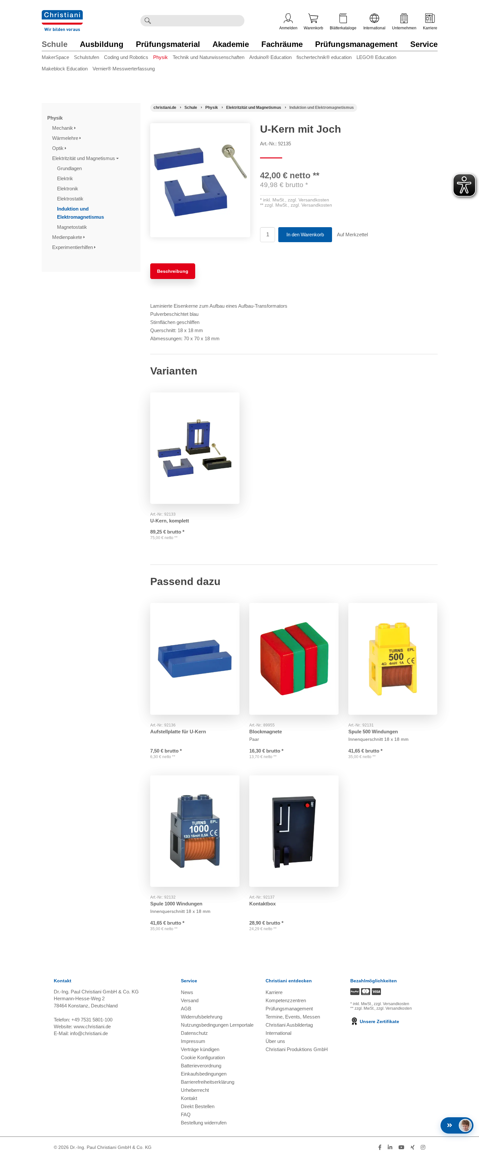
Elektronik (68, 188)
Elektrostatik (71, 198)
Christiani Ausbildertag (289, 1025)
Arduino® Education (270, 57)
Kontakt (189, 1098)
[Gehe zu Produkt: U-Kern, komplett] (195, 448)
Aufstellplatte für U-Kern (178, 731)
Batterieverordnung (201, 1065)
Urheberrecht (195, 1090)
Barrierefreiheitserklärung (207, 1082)
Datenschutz (194, 1033)
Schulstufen (86, 57)
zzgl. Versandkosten (308, 199)
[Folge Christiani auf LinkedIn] (390, 1147)
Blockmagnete (265, 731)
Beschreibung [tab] (172, 271)
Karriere (430, 28)
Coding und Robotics (126, 57)
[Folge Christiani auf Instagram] (423, 1147)
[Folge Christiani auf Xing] (412, 1147)
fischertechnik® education (324, 57)
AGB (186, 1008)
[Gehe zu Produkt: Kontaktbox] (294, 831)
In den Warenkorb (305, 234)
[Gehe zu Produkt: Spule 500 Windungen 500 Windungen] (393, 659)
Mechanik (63, 128)
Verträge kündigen (200, 1049)
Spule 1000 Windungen (176, 903)
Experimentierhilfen (73, 247)
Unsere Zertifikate (378, 1021)
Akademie (230, 44)
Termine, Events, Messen (293, 1016)
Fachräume (282, 44)
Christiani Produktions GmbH (297, 1049)
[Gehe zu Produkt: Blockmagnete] (294, 659)
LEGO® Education (376, 57)
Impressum (193, 1041)
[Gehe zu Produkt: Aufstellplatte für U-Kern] (195, 659)
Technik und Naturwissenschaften (208, 57)
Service (424, 44)
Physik (160, 57)
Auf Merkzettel (352, 234)
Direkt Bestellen (197, 1106)
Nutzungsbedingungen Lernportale (217, 1025)
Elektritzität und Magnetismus (84, 158)
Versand (189, 1000)
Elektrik (65, 178)
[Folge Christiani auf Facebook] (380, 1147)
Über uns (275, 1041)
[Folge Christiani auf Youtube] (401, 1147)
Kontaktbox (262, 903)
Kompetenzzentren (286, 1000)
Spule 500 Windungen (373, 731)
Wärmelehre (66, 138)
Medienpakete (67, 237)
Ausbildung (101, 44)
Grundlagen (70, 168)
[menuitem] (58, 58)
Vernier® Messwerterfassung (124, 68)
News (187, 992)
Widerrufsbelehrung (201, 1016)
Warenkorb (313, 28)
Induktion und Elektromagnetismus (81, 213)
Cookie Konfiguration (203, 1057)
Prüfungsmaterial (168, 44)
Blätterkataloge (343, 28)
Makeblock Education (65, 68)
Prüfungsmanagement (356, 44)
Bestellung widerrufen (203, 1122)
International (374, 28)
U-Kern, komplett (169, 520)
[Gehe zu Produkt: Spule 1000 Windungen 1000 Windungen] (195, 831)
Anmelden (288, 28)
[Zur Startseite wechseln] (62, 14)
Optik (58, 148)
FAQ (186, 1114)
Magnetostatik (72, 227)
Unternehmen (404, 28)
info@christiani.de (89, 1033)
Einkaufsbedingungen (203, 1074)
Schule (54, 44)
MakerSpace (55, 57)
